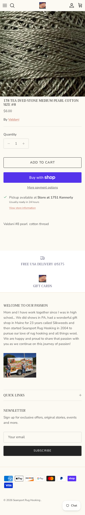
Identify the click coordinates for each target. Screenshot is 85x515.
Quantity (10, 134)
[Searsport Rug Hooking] (42, 5)
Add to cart (42, 162)
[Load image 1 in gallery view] (42, 54)
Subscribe (42, 451)
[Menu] (5, 5)
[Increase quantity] (25, 143)
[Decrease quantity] (7, 143)
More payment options (42, 188)
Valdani (13, 119)
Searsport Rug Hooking (27, 500)
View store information (22, 208)
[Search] (14, 5)
